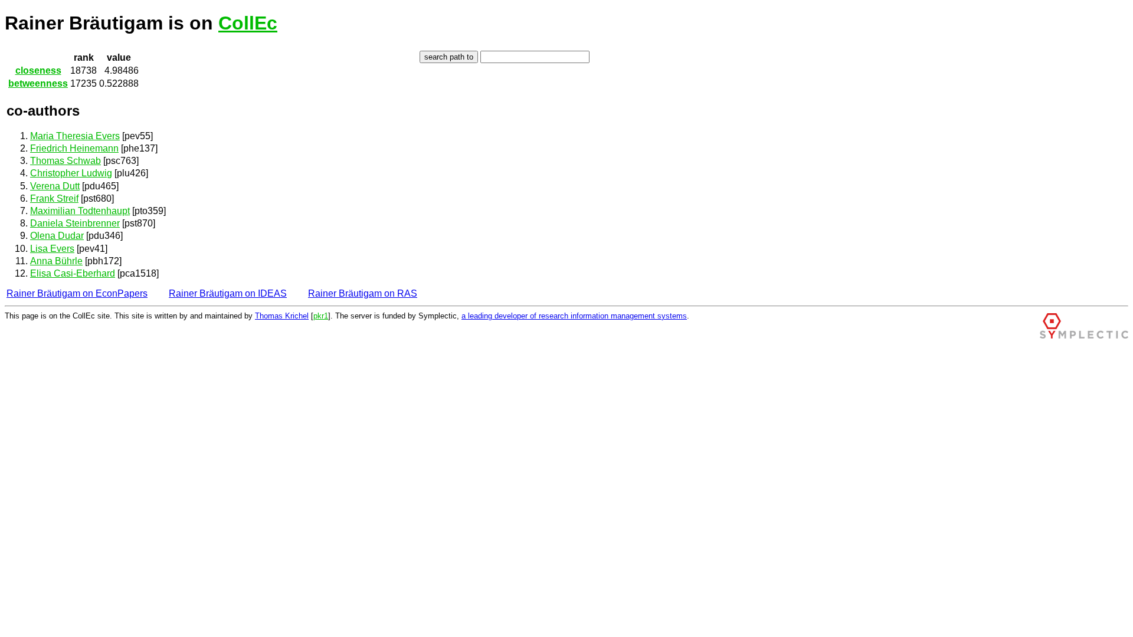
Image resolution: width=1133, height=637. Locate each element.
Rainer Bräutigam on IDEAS (228, 293)
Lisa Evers (52, 249)
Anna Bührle (56, 261)
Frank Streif (54, 198)
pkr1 (320, 315)
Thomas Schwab (65, 161)
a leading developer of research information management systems (574, 315)
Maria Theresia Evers (75, 136)
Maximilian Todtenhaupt (80, 211)
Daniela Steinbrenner (75, 223)
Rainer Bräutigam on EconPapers (77, 293)
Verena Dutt (55, 186)
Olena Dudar (57, 236)
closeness (38, 70)
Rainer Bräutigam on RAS (362, 293)
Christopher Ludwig (71, 173)
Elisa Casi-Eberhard (72, 273)
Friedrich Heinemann (74, 148)
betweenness (38, 83)
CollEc (247, 23)
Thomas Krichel (282, 315)
